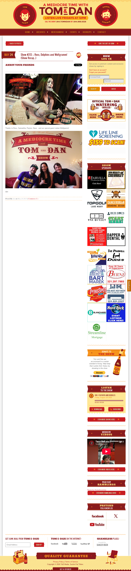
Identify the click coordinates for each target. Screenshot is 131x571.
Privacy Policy (58, 562)
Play (91, 396)
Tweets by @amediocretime (96, 490)
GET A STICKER (65, 569)
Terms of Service (71, 562)
